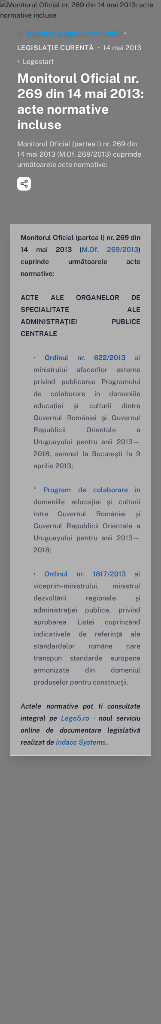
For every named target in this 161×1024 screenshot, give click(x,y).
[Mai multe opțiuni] (24, 184)
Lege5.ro (75, 718)
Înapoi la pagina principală (73, 33)
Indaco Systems (81, 742)
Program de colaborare (85, 490)
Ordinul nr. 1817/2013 (85, 574)
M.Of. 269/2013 (110, 249)
